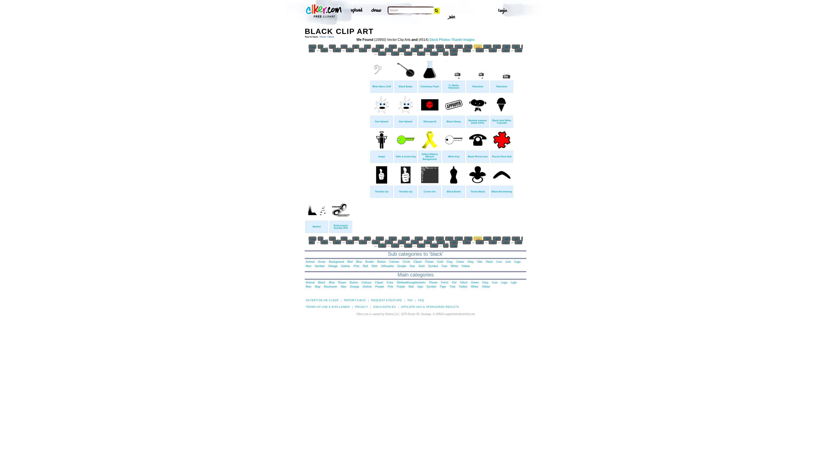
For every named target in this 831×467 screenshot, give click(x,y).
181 (487, 46)
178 (458, 46)
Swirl (422, 266)
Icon (499, 262)
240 (350, 50)
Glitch (463, 282)
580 (421, 53)
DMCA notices (384, 307)
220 (337, 50)
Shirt (374, 266)
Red (365, 266)
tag (410, 300)
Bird (350, 262)
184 (516, 46)
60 (356, 46)
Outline (345, 266)
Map (317, 286)
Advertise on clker (322, 300)
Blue (359, 262)
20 (332, 46)
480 (505, 50)
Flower (429, 262)
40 (344, 46)
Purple (401, 286)
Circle (406, 262)
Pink (356, 266)
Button (381, 262)
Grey (471, 262)
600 (434, 53)
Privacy (361, 307)
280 (375, 50)
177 (449, 46)
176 (439, 46)
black (331, 36)
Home (323, 36)
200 (324, 50)
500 (518, 50)
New (343, 286)
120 (392, 46)
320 (401, 50)
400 (453, 50)
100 (379, 46)
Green (460, 262)
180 (477, 46)
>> (445, 53)
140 (405, 46)
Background (336, 262)
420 (466, 50)
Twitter (463, 286)
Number (320, 266)
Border (370, 262)
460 (492, 50)
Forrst (444, 282)
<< (320, 46)
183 (506, 46)
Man (308, 266)
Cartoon (394, 262)
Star (412, 266)
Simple (401, 266)
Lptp (513, 282)
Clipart (418, 262)
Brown (342, 282)
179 (468, 46)
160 (418, 46)
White (454, 266)
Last (453, 53)
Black (321, 282)
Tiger (443, 286)
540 (395, 53)
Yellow (466, 266)
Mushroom (330, 286)
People (379, 286)
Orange (332, 266)
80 (367, 46)
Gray (450, 262)
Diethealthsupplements (411, 282)
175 (430, 46)
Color (390, 282)
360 (427, 50)
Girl (454, 282)
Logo (517, 262)
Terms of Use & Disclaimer (328, 307)
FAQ (421, 300)
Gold (440, 262)
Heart (489, 262)
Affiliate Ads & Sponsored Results (430, 307)
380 (440, 50)
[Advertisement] (337, 123)
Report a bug (355, 300)
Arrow (321, 262)
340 (414, 50)
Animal (310, 262)
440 (479, 50)
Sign (420, 286)
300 (388, 50)
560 (408, 53)
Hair (479, 262)
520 (382, 53)
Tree (444, 266)
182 (496, 46)
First (312, 46)
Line (508, 262)
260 (363, 50)
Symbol (433, 266)
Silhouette (387, 266)
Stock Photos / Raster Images (452, 40)
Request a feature (386, 300)
